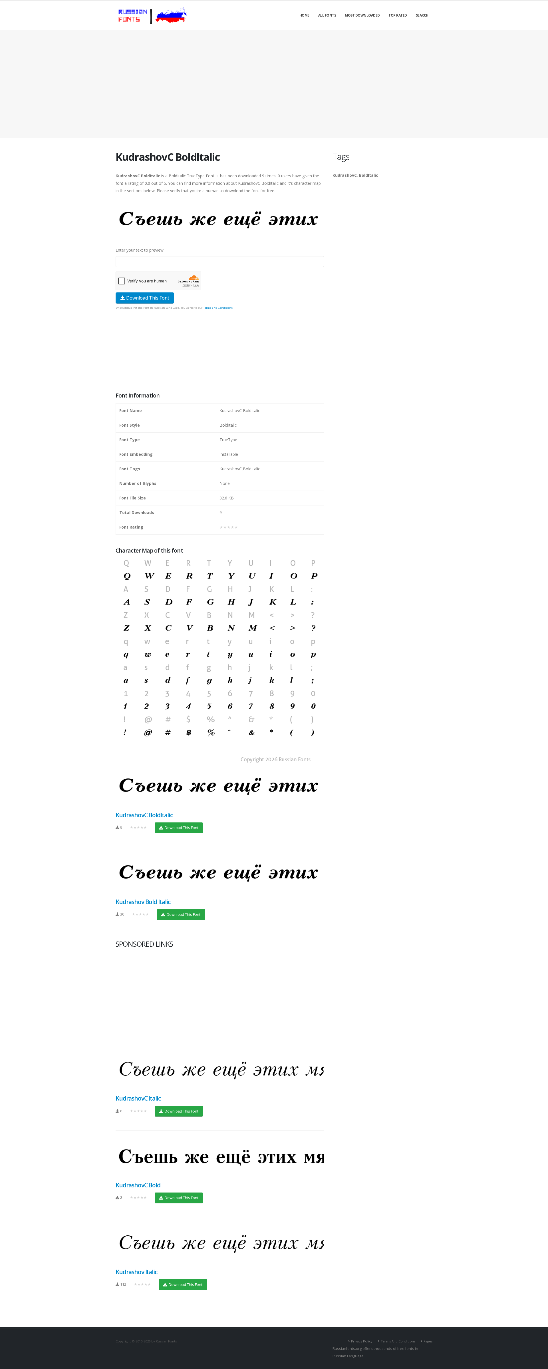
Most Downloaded (362, 15)
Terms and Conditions (218, 308)
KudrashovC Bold (138, 1185)
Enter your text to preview (140, 250)
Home (304, 15)
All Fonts (327, 15)
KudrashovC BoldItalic (144, 815)
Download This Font (147, 298)
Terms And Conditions (398, 1341)
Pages (428, 1341)
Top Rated (397, 15)
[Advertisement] (274, 84)
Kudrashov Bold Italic (143, 902)
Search (422, 15)
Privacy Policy (361, 1341)
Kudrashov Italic (136, 1272)
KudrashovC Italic (138, 1098)
